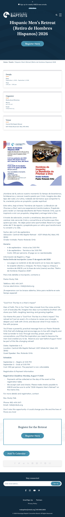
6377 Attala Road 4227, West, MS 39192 (17, 126)
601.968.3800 (41, 509)
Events (11, 62)
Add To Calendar (16, 453)
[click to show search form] (56, 15)
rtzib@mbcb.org (10, 108)
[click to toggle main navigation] (60, 15)
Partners (39, 500)
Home (5, 62)
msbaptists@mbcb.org (27, 509)
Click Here (32, 8)
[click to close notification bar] (32, 1)
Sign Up (55, 483)
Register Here (32, 43)
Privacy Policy (32, 503)
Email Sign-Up (28, 500)
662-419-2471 (9, 104)
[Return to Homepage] (15, 15)
